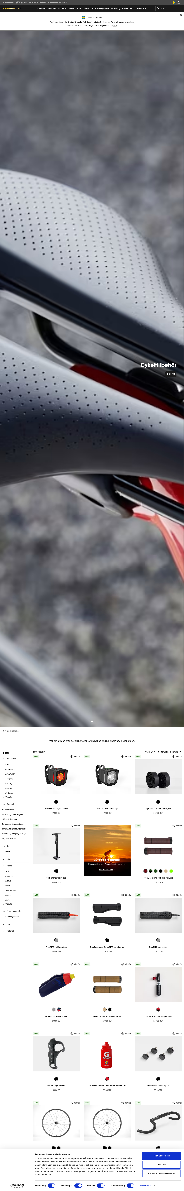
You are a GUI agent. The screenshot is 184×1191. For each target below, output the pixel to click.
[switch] (78, 1185)
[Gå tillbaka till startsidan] (3, 731)
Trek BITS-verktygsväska (56, 947)
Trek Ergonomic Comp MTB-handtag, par (107, 947)
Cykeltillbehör (12, 731)
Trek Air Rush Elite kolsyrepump (158, 1016)
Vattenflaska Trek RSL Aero (56, 1016)
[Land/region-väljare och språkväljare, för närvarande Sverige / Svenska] (174, 2)
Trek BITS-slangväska (158, 947)
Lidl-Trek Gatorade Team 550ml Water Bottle (107, 1086)
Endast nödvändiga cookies (161, 1173)
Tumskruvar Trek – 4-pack (158, 1086)
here (115, 25)
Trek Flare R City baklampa (56, 808)
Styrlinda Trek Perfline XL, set (158, 808)
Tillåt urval (161, 1164)
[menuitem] (41, 8)
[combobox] (168, 8)
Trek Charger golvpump (56, 878)
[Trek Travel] (58, 2)
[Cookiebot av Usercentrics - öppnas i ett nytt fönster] (17, 1186)
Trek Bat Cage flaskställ (56, 1086)
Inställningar (145, 1186)
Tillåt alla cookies (161, 1156)
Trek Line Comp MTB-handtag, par (158, 878)
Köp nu (171, 374)
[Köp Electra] (21, 2)
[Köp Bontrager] (37, 2)
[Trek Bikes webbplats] (8, 2)
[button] (7, 797)
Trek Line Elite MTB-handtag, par (107, 1016)
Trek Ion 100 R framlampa (107, 808)
